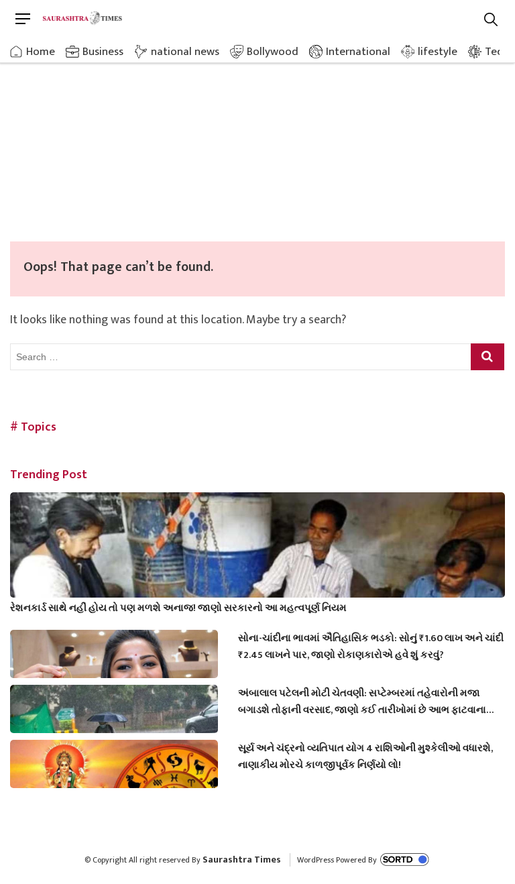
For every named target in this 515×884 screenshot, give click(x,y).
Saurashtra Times (242, 859)
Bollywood (272, 51)
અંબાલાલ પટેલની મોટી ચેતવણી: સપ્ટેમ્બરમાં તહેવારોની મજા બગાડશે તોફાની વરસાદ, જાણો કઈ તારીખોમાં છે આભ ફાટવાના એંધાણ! (362, 701)
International (358, 51)
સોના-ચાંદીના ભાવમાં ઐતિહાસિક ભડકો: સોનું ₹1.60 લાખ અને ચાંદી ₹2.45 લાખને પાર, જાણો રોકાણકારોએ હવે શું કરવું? (371, 646)
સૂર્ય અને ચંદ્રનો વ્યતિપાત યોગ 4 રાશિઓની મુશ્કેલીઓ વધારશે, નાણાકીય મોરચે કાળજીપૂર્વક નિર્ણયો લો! (365, 756)
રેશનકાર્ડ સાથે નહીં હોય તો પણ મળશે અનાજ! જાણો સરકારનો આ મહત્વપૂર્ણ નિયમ (178, 608)
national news (185, 51)
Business (102, 51)
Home (40, 51)
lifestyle (437, 51)
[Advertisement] (257, 141)
